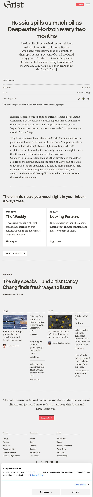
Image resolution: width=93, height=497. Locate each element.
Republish (61, 452)
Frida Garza (79, 348)
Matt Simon (34, 357)
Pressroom (34, 456)
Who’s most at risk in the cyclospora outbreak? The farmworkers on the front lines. (82, 337)
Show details (79, 485)
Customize (44, 492)
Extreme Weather (9, 452)
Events (59, 442)
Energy (5, 439)
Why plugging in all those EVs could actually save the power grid (37, 370)
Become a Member (64, 445)
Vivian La (33, 334)
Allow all (75, 492)
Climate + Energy (83, 93)
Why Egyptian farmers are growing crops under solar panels (36, 347)
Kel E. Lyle (79, 323)
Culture (20, 294)
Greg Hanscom (9, 294)
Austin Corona (13, 346)
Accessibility (62, 456)
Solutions (6, 445)
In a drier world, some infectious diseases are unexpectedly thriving (58, 334)
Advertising (61, 449)
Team (32, 442)
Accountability (9, 449)
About (32, 439)
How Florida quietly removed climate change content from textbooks (82, 361)
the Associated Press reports (43, 120)
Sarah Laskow (8, 80)
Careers (33, 449)
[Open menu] (88, 4)
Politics (6, 442)
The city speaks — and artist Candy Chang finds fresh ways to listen (40, 284)
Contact (33, 445)
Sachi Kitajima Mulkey (61, 343)
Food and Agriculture (11, 456)
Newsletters (61, 439)
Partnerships (35, 452)
